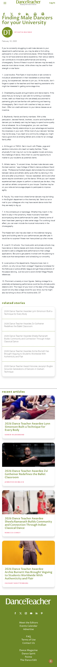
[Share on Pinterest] (19, 13)
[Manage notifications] (51, 661)
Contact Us (28, 643)
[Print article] (42, 13)
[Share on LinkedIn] (27, 13)
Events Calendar (28, 626)
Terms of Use (28, 639)
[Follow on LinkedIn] (36, 613)
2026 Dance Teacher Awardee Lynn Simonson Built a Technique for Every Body (27, 427)
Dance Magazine (28, 650)
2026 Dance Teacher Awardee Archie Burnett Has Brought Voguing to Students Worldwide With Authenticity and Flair (28, 573)
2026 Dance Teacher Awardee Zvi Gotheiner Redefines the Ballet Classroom (26, 474)
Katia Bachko (24, 32)
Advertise (28, 629)
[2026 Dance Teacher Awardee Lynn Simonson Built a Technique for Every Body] (28, 407)
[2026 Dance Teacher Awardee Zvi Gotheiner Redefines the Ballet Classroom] (28, 455)
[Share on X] (11, 13)
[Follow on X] (20, 613)
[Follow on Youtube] (31, 613)
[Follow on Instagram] (26, 613)
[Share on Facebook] (4, 13)
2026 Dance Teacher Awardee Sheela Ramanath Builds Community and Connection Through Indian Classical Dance (28, 523)
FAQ (28, 636)
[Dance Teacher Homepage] (28, 2)
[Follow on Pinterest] (42, 613)
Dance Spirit (28, 653)
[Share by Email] (34, 13)
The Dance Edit (28, 660)
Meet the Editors (28, 622)
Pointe (28, 657)
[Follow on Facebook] (15, 613)
